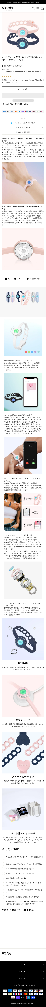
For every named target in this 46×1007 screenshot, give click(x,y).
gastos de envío (13, 71)
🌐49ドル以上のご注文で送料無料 (23, 123)
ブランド (22, 964)
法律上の (22, 978)
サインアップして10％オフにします (22, 985)
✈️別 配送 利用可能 (23, 127)
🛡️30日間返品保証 (23, 132)
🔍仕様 (23, 118)
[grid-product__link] (10, 923)
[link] (7, 8)
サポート (22, 971)
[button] (7, 76)
